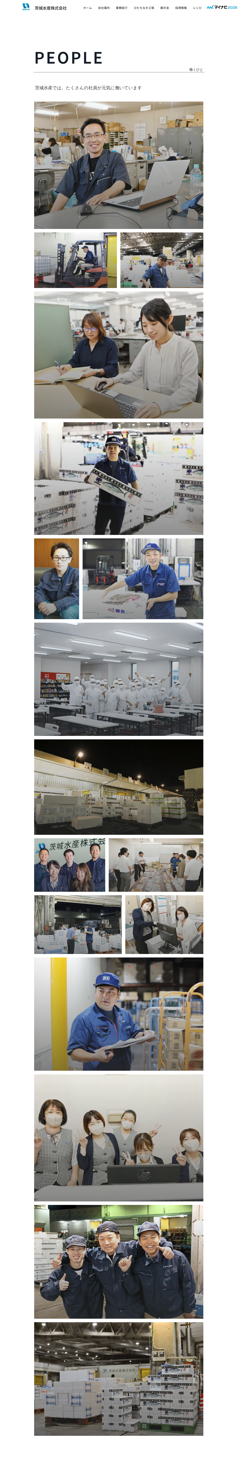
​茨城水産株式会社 (51, 8)
